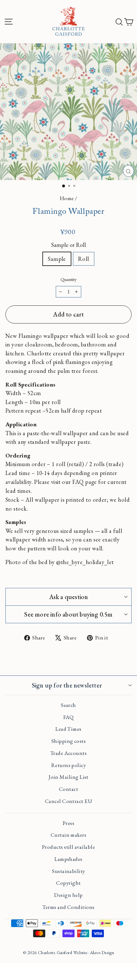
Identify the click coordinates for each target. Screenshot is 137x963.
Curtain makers (68, 834)
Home (67, 198)
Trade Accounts (68, 753)
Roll (83, 258)
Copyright (68, 882)
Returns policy (68, 765)
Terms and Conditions (68, 907)
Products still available (68, 846)
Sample (57, 258)
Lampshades (68, 858)
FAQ (77, 481)
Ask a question (68, 597)
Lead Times (68, 728)
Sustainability (68, 871)
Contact (68, 788)
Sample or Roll (68, 244)
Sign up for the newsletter (67, 685)
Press (68, 823)
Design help (68, 894)
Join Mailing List (68, 776)
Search (68, 704)
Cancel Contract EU (68, 801)
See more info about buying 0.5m (68, 614)
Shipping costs (68, 740)
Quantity (68, 279)
